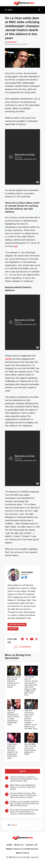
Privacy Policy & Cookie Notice (22, 849)
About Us (18, 845)
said (16, 246)
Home (9, 845)
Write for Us (22, 853)
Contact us (31, 845)
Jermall (8, 359)
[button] (39, 10)
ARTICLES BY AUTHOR (17, 624)
